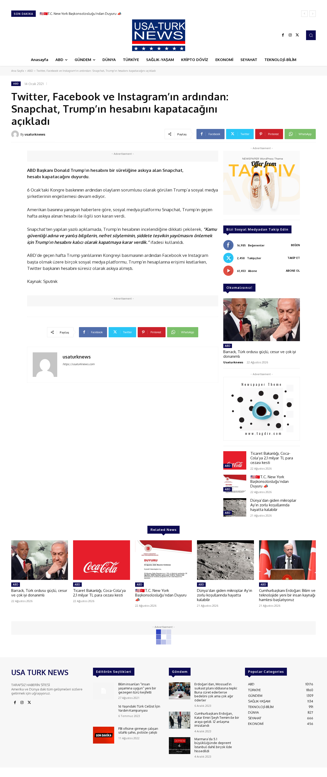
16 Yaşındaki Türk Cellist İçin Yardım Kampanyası (139, 708)
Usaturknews (233, 362)
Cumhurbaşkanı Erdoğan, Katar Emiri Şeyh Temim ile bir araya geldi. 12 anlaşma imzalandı (216, 719)
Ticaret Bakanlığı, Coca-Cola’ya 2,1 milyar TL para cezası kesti (271, 458)
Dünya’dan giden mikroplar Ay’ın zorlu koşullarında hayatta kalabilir (91, 13)
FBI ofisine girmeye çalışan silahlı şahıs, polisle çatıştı (138, 730)
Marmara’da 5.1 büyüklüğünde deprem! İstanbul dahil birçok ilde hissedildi (213, 745)
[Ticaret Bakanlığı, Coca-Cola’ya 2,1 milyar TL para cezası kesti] (234, 460)
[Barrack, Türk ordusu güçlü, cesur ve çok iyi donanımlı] (261, 319)
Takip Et (293, 258)
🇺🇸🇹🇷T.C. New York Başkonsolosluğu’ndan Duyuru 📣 (269, 481)
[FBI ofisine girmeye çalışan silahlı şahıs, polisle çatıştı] (103, 735)
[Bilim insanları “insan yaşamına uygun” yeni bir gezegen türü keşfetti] (103, 690)
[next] (312, 13)
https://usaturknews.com (79, 364)
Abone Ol (293, 270)
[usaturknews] (15, 134)
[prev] (304, 13)
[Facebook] (283, 35)
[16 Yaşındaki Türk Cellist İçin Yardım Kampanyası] (103, 713)
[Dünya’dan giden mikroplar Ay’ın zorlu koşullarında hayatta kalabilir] (234, 507)
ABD (30, 71)
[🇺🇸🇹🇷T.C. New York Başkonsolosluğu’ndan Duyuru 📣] (234, 484)
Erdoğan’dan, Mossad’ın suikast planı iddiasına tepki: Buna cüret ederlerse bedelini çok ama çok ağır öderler (216, 692)
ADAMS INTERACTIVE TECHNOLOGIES (115, 772)
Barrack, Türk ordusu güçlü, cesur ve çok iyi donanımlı (259, 354)
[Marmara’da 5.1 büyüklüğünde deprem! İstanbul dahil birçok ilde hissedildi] (179, 745)
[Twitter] (297, 35)
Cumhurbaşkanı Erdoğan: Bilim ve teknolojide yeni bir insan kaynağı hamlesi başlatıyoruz (287, 595)
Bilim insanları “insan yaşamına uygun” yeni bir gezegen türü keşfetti (137, 688)
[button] (311, 35)
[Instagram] (290, 35)
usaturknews (35, 134)
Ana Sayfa (17, 71)
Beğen (295, 245)
